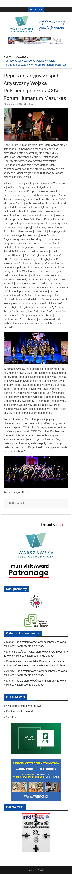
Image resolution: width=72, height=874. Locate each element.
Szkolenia (12, 717)
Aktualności (18, 503)
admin (30, 104)
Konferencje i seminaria (20, 711)
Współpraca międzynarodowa (24, 705)
